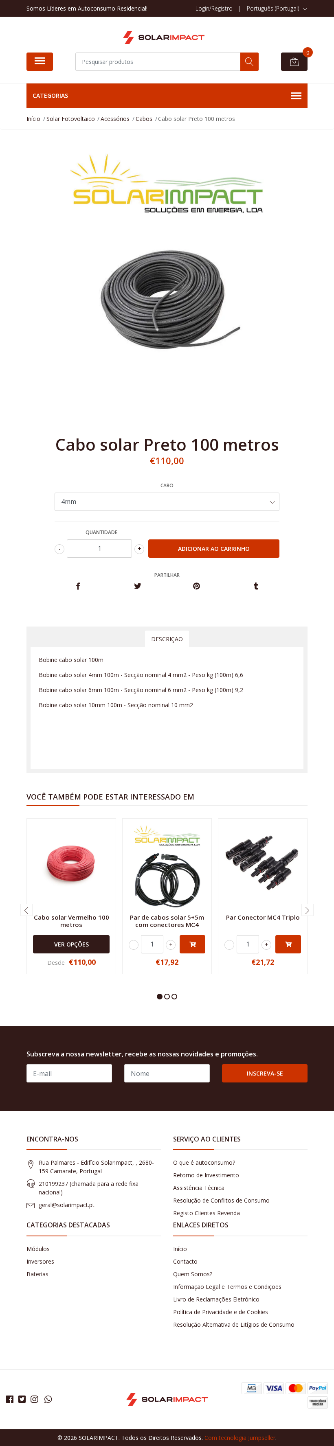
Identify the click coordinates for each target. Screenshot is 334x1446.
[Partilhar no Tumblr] (256, 586)
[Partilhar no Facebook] (78, 586)
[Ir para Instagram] (34, 1399)
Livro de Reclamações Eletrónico (216, 1299)
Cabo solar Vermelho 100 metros (71, 921)
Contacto (185, 1261)
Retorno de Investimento (206, 1175)
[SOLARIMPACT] (163, 37)
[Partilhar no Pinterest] (196, 586)
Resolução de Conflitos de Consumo (221, 1200)
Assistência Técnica (198, 1188)
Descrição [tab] (167, 639)
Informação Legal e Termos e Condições (227, 1286)
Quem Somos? (192, 1274)
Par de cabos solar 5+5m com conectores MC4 (167, 921)
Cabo (167, 485)
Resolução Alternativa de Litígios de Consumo (233, 1324)
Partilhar (167, 575)
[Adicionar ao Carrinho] (192, 944)
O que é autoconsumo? (204, 1162)
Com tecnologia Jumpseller (239, 1438)
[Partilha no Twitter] (137, 586)
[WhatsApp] (48, 1399)
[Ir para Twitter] (22, 1399)
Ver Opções (71, 944)
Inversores (40, 1261)
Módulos (38, 1249)
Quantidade (101, 532)
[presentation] (26, 910)
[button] (277, 8)
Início (180, 1249)
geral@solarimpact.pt (66, 1205)
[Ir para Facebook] (9, 1399)
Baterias (37, 1274)
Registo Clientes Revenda (206, 1213)
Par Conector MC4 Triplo (263, 917)
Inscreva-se (265, 1073)
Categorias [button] (50, 95)
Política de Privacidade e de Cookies (220, 1312)
